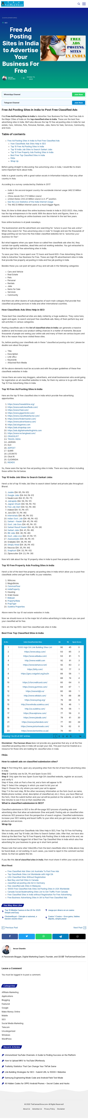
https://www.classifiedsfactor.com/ (24, 416)
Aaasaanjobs (13, 539)
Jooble (11, 492)
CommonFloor (14, 586)
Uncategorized (8, 1031)
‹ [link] (51, 736)
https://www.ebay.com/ (35, 652)
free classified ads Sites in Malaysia (24, 886)
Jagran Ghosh (14, 504)
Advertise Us (37, 1109)
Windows (6, 1035)
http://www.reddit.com (35, 660)
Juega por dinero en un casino (61, 910)
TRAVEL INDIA (14, 439)
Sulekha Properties (16, 607)
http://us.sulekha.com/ (35, 709)
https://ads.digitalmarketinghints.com (25, 430)
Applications (7, 996)
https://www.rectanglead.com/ (22, 433)
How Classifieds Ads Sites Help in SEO (28, 144)
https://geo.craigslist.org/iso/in (35, 674)
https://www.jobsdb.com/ (34, 717)
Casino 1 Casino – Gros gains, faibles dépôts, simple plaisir (64, 917)
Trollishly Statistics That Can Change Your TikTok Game (30, 1066)
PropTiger (12, 604)
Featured (6, 1004)
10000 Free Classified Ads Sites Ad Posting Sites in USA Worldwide (38, 889)
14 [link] (80, 736)
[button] (79, 4)
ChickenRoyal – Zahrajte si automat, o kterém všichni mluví (21, 917)
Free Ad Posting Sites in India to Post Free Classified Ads (34, 141)
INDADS (11, 462)
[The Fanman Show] (12, 4)
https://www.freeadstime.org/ (21, 404)
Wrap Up (14, 161)
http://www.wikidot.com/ (35, 696)
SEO (6, 23)
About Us (26, 1109)
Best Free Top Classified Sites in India (28, 155)
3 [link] (63, 736)
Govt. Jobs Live (15, 536)
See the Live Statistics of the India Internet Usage (30, 202)
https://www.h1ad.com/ (18, 410)
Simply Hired (13, 545)
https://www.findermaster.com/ (22, 419)
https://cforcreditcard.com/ (35, 682)
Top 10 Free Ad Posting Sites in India (27, 146)
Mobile (5, 1015)
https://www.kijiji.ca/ (35, 691)
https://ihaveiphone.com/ (34, 713)
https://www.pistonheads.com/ (35, 726)
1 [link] (55, 736)
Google (5, 1008)
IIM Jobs (11, 533)
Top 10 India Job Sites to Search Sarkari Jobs (31, 149)
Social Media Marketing (12, 1023)
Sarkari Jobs (13, 530)
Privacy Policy (49, 1109)
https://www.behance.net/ (35, 665)
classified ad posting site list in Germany (26, 883)
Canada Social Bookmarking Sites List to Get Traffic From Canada (38, 892)
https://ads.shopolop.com (19, 427)
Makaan (11, 598)
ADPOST (11, 448)
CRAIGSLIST (13, 436)
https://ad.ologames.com (19, 425)
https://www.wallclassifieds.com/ (23, 407)
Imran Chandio (11, 78)
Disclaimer (61, 1109)
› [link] (84, 736)
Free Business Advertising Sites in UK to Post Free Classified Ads (37, 897)
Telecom (6, 1027)
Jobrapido (12, 501)
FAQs (13, 158)
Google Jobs (13, 495)
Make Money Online (11, 1012)
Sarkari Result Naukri (17, 527)
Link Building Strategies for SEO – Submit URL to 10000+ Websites (35, 1072)
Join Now (78, 94)
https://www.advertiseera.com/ (22, 422)
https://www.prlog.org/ (35, 700)
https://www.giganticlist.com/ (21, 413)
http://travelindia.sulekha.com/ (35, 704)
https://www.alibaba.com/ (35, 656)
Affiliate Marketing (10, 992)
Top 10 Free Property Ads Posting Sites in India (32, 152)
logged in (18, 975)
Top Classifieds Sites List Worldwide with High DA (30, 874)
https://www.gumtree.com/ (35, 687)
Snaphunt (12, 550)
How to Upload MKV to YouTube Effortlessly (25, 1061)
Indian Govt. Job (15, 518)
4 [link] (67, 736)
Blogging (6, 1000)
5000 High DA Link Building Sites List (35, 647)
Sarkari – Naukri (15, 521)
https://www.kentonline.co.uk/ (35, 731)
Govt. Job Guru (15, 524)
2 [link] (59, 736)
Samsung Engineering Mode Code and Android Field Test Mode (34, 1078)
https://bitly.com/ (35, 669)
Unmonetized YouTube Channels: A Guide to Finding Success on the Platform (40, 1055)
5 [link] (71, 736)
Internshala (13, 515)
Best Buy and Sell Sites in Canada (23, 880)
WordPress (7, 1039)
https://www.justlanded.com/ (35, 722)
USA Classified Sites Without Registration (27, 877)
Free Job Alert (14, 507)
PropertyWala (14, 601)
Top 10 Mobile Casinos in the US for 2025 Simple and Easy (23, 911)
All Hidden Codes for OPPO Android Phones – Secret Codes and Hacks (37, 1083)
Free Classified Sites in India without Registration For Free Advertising (40, 894)
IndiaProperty (14, 589)
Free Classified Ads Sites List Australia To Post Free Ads (33, 871)
